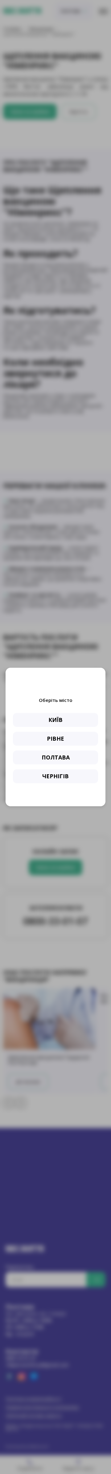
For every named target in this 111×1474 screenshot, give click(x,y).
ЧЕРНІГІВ (55, 776)
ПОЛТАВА (56, 757)
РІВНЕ (55, 738)
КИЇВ (55, 719)
